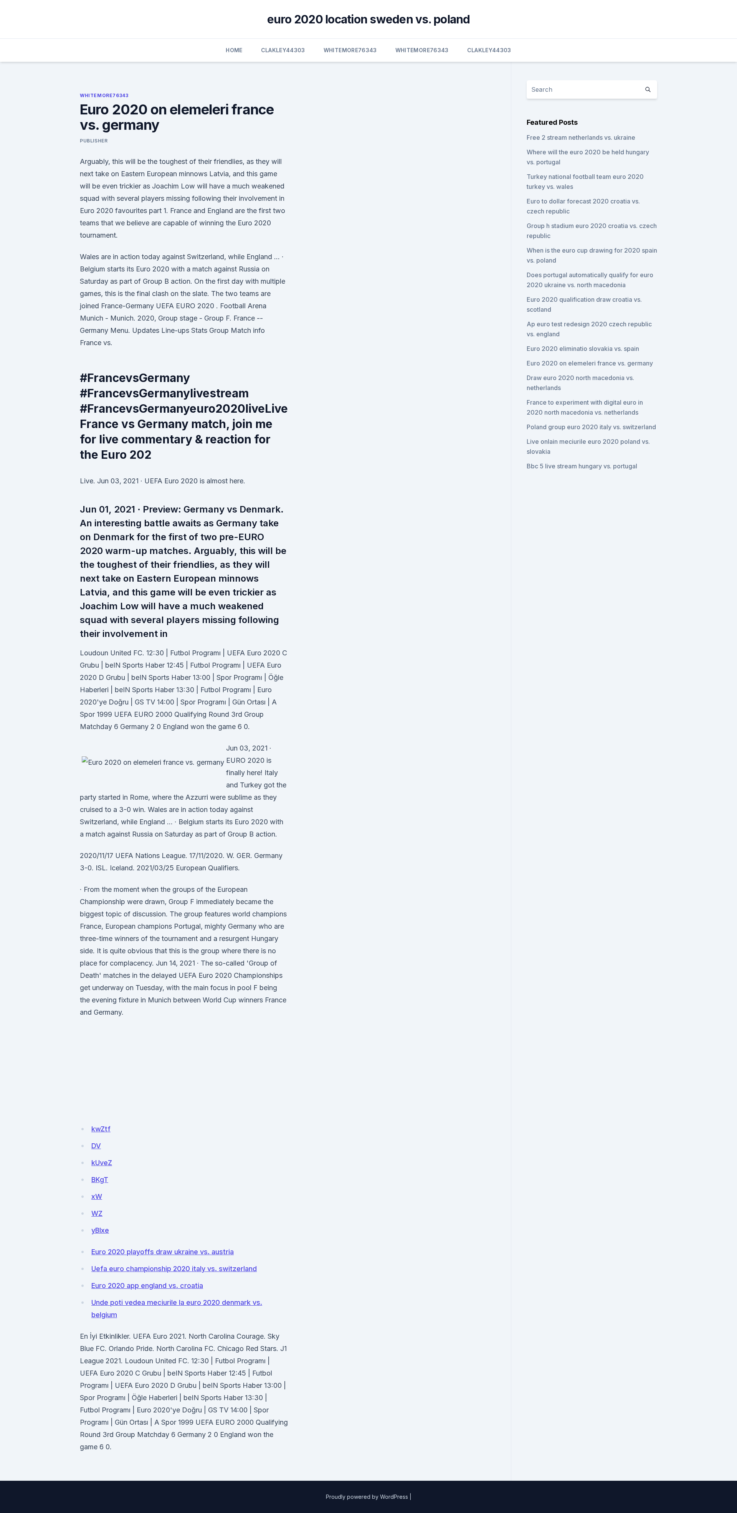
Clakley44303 (283, 50)
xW (96, 1196)
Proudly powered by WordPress (367, 1496)
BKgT (99, 1180)
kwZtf (101, 1129)
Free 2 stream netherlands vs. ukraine (581, 137)
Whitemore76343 (350, 50)
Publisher (93, 141)
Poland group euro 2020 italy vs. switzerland (591, 427)
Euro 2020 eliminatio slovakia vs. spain (583, 348)
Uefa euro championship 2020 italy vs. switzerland (174, 1269)
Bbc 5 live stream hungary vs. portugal (582, 466)
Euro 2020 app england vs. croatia (147, 1286)
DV (96, 1146)
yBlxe (100, 1230)
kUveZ (101, 1163)
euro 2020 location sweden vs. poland (368, 19)
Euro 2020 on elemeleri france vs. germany (590, 363)
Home (234, 50)
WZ (96, 1213)
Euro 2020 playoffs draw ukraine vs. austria (162, 1252)
